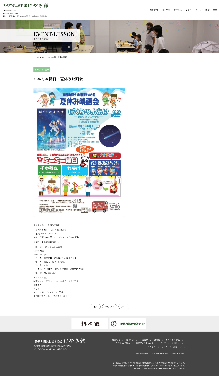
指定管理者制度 (142, 353)
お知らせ (176, 343)
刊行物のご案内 (123, 343)
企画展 (188, 10)
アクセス (152, 346)
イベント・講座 (202, 10)
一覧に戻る (109, 306)
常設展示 (178, 10)
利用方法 (166, 10)
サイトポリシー (179, 353)
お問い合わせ (179, 346)
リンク (164, 346)
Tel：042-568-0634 (9, 11)
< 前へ (95, 306)
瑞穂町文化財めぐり (145, 343)
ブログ (163, 343)
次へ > (124, 306)
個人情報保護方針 (161, 353)
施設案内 (154, 10)
